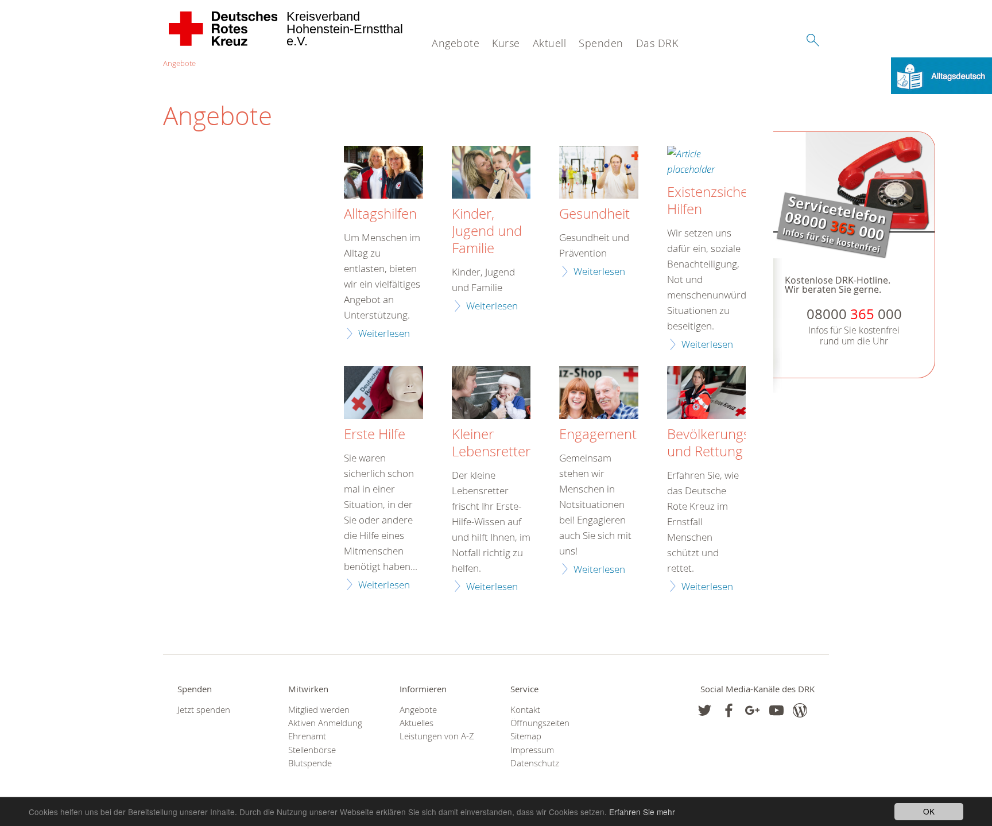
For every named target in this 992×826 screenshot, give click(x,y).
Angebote (455, 43)
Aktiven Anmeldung (325, 723)
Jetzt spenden (203, 709)
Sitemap (525, 736)
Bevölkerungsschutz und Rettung (728, 443)
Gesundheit (594, 214)
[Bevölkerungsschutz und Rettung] (706, 394)
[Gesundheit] (598, 173)
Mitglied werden (319, 709)
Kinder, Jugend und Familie (487, 231)
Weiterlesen (384, 333)
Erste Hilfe (374, 434)
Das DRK (657, 43)
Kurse (506, 43)
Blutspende (310, 763)
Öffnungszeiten (539, 723)
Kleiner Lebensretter (491, 443)
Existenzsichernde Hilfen (722, 201)
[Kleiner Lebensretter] (491, 394)
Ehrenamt (307, 736)
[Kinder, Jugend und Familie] (491, 173)
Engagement (598, 434)
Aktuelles (416, 723)
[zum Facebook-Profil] (705, 710)
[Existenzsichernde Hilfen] (706, 163)
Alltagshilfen (380, 214)
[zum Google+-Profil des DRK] (752, 710)
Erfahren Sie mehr (642, 811)
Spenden (601, 43)
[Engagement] (598, 394)
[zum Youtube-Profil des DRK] (776, 710)
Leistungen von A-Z (437, 736)
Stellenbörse (312, 749)
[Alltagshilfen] (383, 173)
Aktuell (550, 43)
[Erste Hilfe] (383, 394)
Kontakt (525, 709)
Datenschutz (534, 763)
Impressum (532, 749)
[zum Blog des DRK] (800, 710)
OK (929, 811)
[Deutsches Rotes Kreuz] (223, 28)
